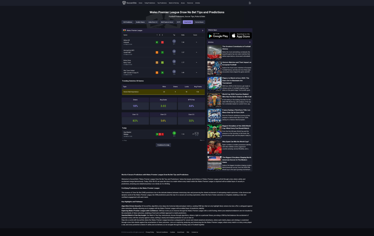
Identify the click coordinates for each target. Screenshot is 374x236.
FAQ (188, 232)
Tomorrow (190, 3)
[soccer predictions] (218, 35)
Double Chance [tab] (140, 22)
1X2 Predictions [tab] (127, 22)
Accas (183, 3)
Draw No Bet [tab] (187, 22)
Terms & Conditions (162, 232)
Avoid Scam (180, 232)
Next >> (202, 140)
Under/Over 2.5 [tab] (153, 22)
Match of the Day (174, 3)
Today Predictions (150, 3)
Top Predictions (162, 3)
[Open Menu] (250, 3)
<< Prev (124, 140)
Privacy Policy (150, 232)
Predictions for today (163, 145)
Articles (197, 3)
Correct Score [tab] (199, 22)
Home (140, 3)
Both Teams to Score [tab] (167, 22)
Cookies (172, 232)
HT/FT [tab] (178, 22)
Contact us (195, 232)
